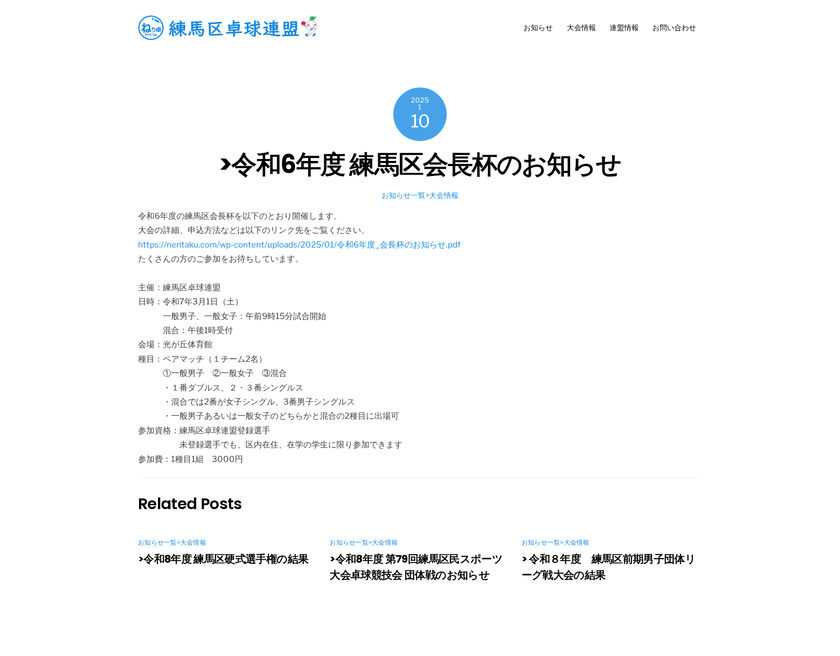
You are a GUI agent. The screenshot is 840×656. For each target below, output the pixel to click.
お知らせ (538, 27)
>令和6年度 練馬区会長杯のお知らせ (420, 164)
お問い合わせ (674, 27)
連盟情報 (624, 27)
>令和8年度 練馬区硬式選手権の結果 (223, 559)
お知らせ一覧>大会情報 (420, 195)
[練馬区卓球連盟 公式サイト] (230, 36)
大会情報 (581, 27)
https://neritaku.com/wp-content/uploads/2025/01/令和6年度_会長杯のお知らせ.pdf (299, 244)
